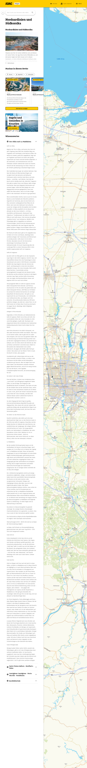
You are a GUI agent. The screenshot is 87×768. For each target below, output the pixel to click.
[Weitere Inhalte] (40, 91)
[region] (43, 384)
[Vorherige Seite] (2, 12)
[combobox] (20, 12)
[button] (32, 12)
